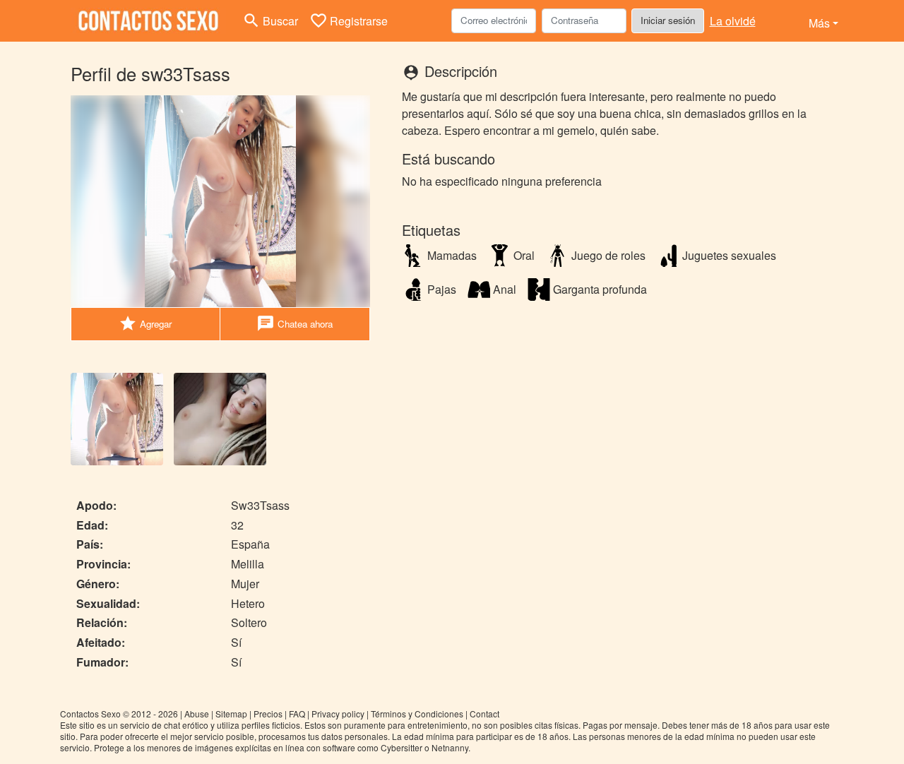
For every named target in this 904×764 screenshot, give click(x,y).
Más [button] (819, 23)
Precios (268, 714)
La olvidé (733, 21)
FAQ (297, 714)
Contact (484, 714)
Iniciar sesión (668, 20)
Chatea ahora (294, 323)
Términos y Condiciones (417, 714)
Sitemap (231, 714)
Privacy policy (337, 714)
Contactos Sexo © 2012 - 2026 (119, 714)
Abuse (196, 714)
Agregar (145, 323)
